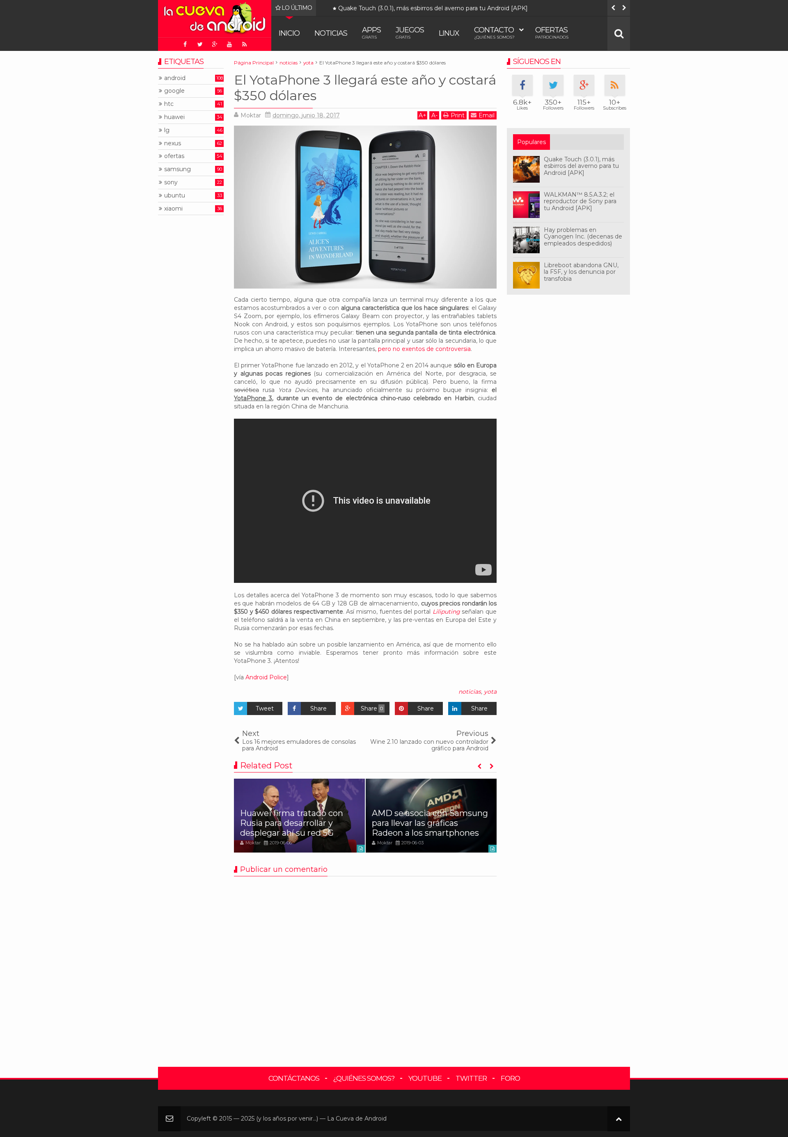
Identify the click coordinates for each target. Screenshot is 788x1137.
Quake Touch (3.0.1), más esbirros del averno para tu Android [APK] (433, 8)
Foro (510, 1078)
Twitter (471, 1078)
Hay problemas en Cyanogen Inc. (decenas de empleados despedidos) (583, 237)
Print (458, 115)
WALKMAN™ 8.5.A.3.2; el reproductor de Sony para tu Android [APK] (580, 201)
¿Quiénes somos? (363, 1078)
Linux (449, 33)
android (175, 78)
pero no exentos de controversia (424, 349)
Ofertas (551, 32)
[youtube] (229, 44)
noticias (469, 691)
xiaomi (173, 208)
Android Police (266, 677)
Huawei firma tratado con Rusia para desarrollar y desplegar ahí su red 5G (291, 823)
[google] (214, 44)
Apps (371, 32)
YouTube (425, 1078)
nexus (172, 143)
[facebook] (185, 44)
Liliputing (446, 611)
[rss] (244, 44)
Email (487, 115)
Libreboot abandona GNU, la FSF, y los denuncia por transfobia (581, 272)
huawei (174, 117)
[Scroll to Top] (618, 1118)
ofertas (174, 156)
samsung (177, 169)
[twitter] (199, 44)
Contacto (494, 32)
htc (169, 104)
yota (490, 691)
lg (167, 130)
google (174, 90)
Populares (531, 142)
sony (171, 182)
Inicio (289, 33)
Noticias (330, 33)
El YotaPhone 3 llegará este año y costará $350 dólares (365, 87)
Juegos (410, 32)
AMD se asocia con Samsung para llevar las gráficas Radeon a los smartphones (430, 823)
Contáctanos (293, 1078)
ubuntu (174, 195)
